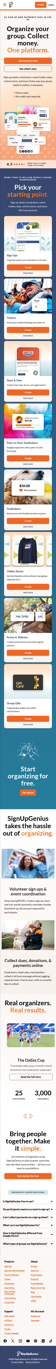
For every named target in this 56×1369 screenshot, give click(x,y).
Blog (33, 1292)
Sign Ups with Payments (14, 1270)
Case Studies (36, 1296)
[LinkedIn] (43, 1341)
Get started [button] (28, 792)
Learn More (28, 273)
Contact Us (9, 1325)
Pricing (34, 1266)
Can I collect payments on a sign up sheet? (25, 1217)
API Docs (8, 1320)
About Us (35, 1270)
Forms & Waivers (11, 1275)
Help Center (9, 1316)
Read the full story (31, 1076)
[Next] (31, 1116)
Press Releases (37, 1283)
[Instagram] (20, 1341)
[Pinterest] (35, 1341)
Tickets (7, 1279)
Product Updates (11, 1333)
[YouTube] (28, 1341)
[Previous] (25, 1116)
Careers (7, 1329)
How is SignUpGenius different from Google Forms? (22, 1234)
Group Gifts (9, 1302)
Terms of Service (33, 1362)
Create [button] (40, 4)
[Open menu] (4, 5)
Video (33, 1301)
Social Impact (36, 1275)
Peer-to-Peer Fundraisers (9, 1292)
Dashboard (35, 1316)
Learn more (28, 398)
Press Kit (34, 1279)
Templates (35, 1320)
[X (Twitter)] (12, 1341)
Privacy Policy (17, 1362)
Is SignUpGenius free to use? (18, 1201)
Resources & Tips (38, 1288)
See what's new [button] (28, 68)
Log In (51, 4)
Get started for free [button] (28, 61)
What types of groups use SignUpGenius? (25, 1243)
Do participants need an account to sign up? (26, 1209)
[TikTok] (50, 1341)
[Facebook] (5, 1341)
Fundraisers (9, 1283)
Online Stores (10, 1298)
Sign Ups (8, 1266)
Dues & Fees (9, 1288)
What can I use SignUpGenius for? (21, 1225)
